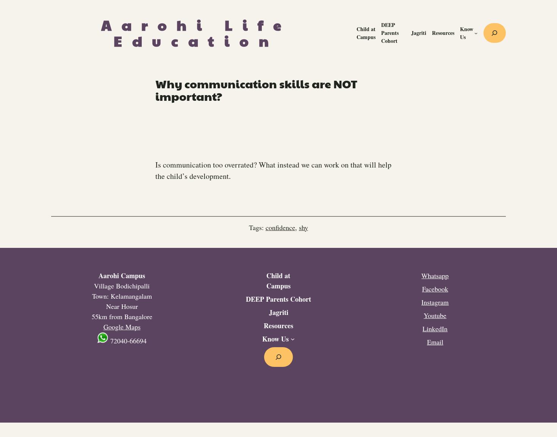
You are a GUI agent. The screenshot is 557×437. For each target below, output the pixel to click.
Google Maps (122, 326)
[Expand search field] (494, 33)
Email (435, 341)
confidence (280, 227)
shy (303, 227)
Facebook (435, 288)
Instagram (435, 302)
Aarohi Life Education (196, 33)
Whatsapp (435, 275)
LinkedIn (434, 328)
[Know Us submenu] (475, 32)
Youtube (435, 315)
